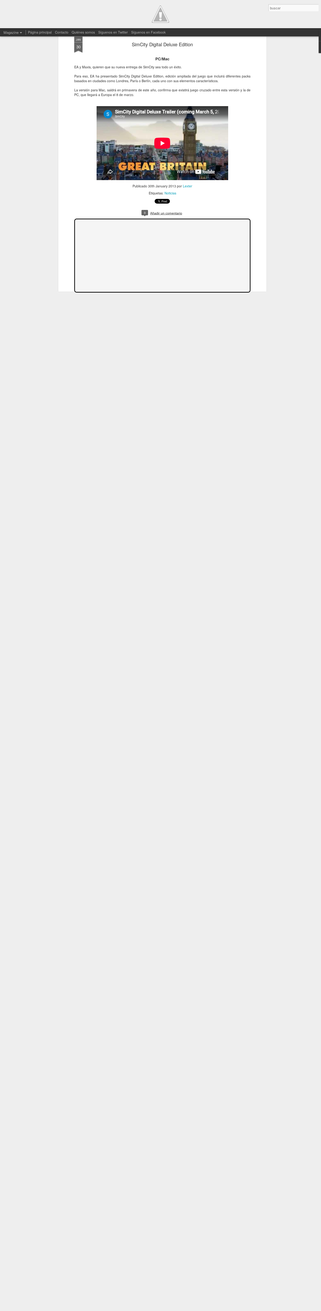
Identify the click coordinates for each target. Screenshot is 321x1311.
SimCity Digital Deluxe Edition (162, 44)
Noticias (170, 193)
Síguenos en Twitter (113, 32)
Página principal (40, 32)
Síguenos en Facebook (148, 32)
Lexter (187, 186)
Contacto (61, 32)
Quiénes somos (83, 32)
